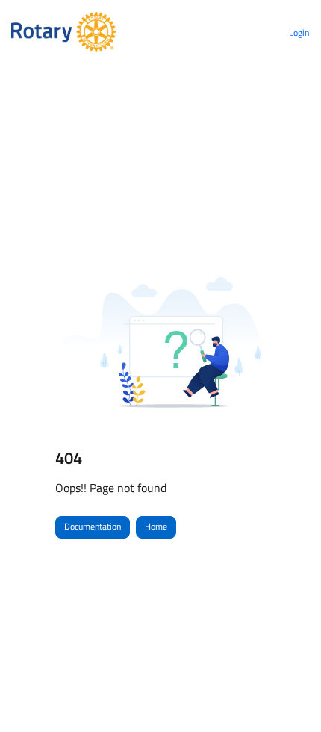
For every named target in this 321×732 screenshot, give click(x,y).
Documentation (92, 526)
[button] (287, 695)
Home (156, 526)
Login (299, 32)
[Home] (63, 33)
